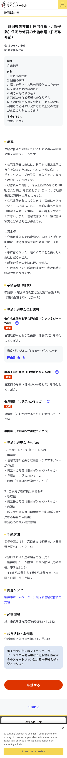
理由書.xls (14, 357)
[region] (33, 740)
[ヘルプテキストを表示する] (17, 323)
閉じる (35, 707)
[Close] (63, 728)
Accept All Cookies (33, 751)
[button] (62, 4)
